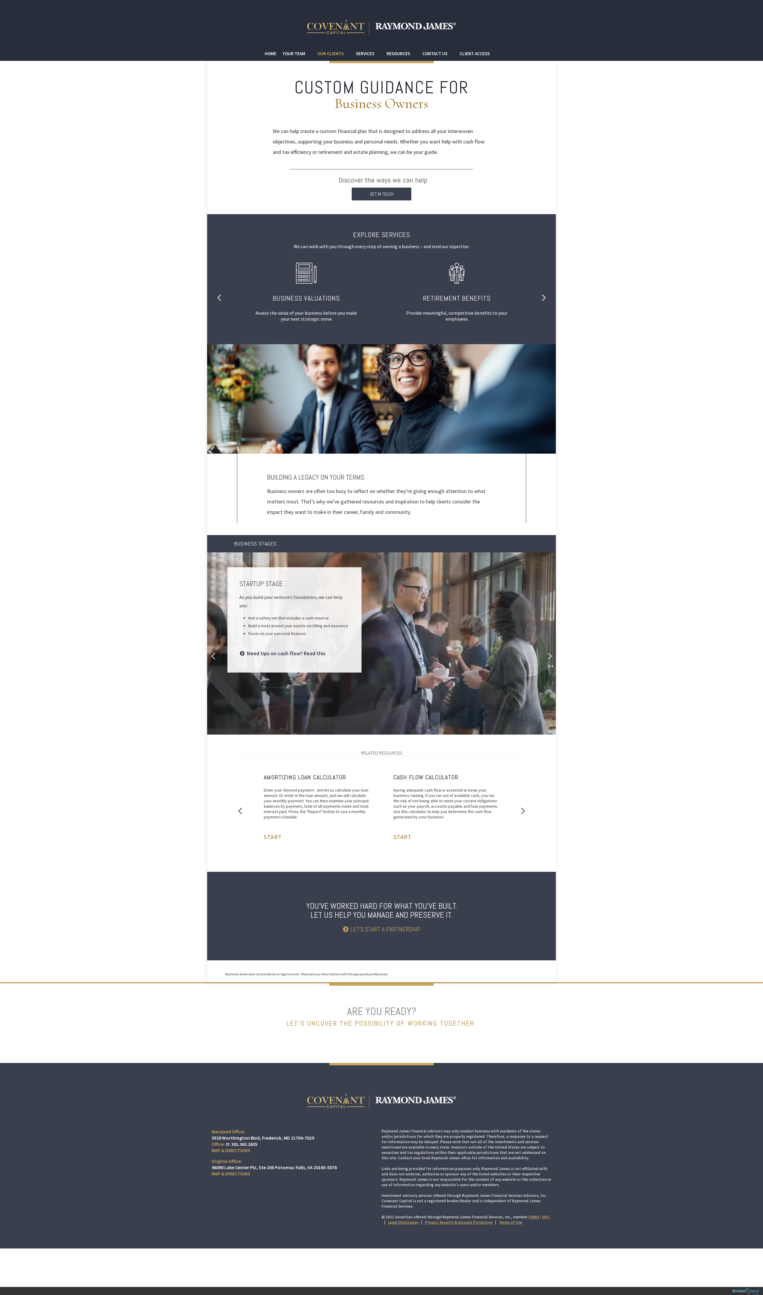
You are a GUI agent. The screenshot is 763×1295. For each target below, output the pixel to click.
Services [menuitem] (365, 53)
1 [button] (373, 721)
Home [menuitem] (270, 53)
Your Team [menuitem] (294, 53)
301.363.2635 (244, 1144)
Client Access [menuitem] (475, 53)
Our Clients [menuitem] (330, 53)
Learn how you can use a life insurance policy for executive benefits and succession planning (291, 659)
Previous (219, 297)
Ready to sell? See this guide (280, 687)
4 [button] (390, 721)
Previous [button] (213, 656)
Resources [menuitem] (398, 53)
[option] (381, 625)
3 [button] (384, 721)
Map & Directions (231, 1150)
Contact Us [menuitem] (434, 53)
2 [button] (379, 721)
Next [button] (550, 656)
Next (544, 297)
